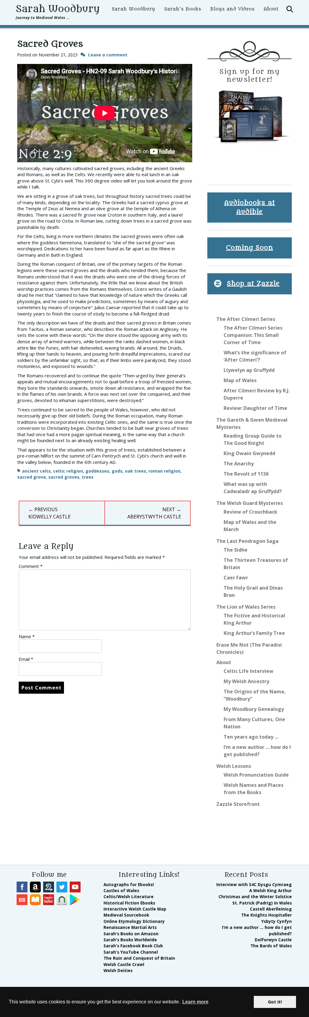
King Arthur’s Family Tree (254, 633)
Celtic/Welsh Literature (129, 896)
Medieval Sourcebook (126, 915)
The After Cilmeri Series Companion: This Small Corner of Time (253, 335)
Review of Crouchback (250, 511)
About (271, 9)
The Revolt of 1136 (246, 473)
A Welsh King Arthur (270, 890)
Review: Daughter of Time (255, 408)
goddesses (97, 471)
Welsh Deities (118, 970)
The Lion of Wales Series (246, 607)
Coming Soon (249, 248)
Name (27, 636)
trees (88, 477)
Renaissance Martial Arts (130, 927)
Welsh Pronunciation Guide (256, 774)
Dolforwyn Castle (273, 940)
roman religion (164, 471)
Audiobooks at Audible (249, 207)
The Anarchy (239, 463)
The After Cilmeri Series (245, 319)
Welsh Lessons (233, 766)
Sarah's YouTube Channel (131, 952)
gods (117, 471)
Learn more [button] (195, 1001)
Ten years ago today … (251, 736)
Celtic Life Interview (248, 671)
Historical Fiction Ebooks (129, 903)
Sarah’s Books (182, 9)
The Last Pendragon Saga (247, 541)
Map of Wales (240, 380)
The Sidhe (235, 550)
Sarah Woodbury (58, 9)
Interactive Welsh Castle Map (135, 909)
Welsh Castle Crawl (124, 964)
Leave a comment (107, 55)
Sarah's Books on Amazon (131, 933)
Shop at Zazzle (253, 283)
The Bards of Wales (271, 946)
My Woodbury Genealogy (254, 709)
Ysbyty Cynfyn (276, 921)
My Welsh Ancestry (246, 681)
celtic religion (68, 471)
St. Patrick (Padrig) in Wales (262, 903)
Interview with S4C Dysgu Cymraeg (254, 884)
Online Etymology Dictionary (134, 921)
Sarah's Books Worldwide (130, 940)
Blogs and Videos (232, 9)
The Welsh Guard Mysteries (249, 503)
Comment (31, 566)
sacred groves (63, 477)
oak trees (135, 471)
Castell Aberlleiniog (271, 909)
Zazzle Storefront (238, 804)
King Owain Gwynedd (249, 453)
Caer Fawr (236, 577)
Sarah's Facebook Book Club (133, 946)
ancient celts (36, 471)
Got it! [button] (275, 1002)
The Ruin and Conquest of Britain (139, 958)
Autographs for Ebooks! (129, 884)
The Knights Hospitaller (266, 915)
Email (26, 659)
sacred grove (31, 477)
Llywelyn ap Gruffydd (249, 370)
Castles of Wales (121, 890)
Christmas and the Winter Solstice (255, 896)
